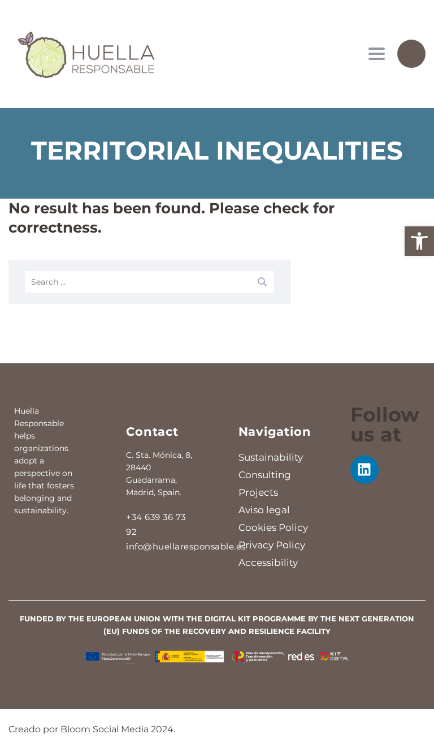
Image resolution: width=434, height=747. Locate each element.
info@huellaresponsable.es (186, 546)
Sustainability (270, 457)
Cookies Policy (273, 527)
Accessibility (268, 562)
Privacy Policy (271, 545)
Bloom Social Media (104, 729)
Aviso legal (264, 510)
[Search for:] (149, 282)
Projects (258, 492)
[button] (419, 241)
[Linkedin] (364, 470)
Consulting (264, 474)
